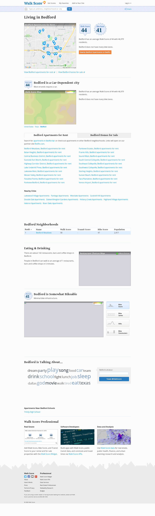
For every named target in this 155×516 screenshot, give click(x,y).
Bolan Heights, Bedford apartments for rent (43, 152)
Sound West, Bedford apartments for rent (97, 156)
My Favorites (64, 3)
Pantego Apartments (60, 196)
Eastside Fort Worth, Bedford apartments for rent (45, 160)
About (26, 479)
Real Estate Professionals (48, 485)
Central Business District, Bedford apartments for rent (47, 156)
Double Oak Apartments (34, 199)
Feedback (27, 491)
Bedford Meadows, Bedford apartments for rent (44, 149)
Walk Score (29, 473)
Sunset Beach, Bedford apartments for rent (97, 175)
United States (28, 127)
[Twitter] (25, 476)
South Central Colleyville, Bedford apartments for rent (102, 160)
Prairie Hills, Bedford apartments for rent (96, 152)
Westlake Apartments (79, 196)
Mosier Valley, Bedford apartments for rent (42, 175)
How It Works (28, 482)
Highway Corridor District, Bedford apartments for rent (47, 164)
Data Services (44, 482)
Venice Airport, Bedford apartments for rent (98, 183)
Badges (42, 491)
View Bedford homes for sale (70, 72)
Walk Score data (108, 448)
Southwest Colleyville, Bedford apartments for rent (100, 167)
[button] (26, 9)
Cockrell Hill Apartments (100, 196)
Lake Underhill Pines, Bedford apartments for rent (45, 167)
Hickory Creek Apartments (91, 199)
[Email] (32, 476)
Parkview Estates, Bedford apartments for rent (99, 149)
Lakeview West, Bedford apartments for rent (43, 171)
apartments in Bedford (43, 141)
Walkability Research (46, 488)
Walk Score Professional (41, 422)
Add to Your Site (78, 3)
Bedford (43, 127)
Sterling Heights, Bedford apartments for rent (98, 171)
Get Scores (52, 3)
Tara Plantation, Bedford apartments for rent (98, 179)
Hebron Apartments (32, 203)
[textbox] (47, 9)
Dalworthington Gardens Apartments (62, 199)
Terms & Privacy (29, 488)
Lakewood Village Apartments (36, 196)
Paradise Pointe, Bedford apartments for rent (43, 179)
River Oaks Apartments (53, 203)
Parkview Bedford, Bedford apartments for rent (44, 183)
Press (26, 485)
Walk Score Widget (49, 454)
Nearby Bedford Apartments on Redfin (95, 52)
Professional (45, 473)
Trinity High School (32, 412)
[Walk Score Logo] (35, 3)
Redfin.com (39, 144)
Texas (37, 127)
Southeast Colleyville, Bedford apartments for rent (100, 164)
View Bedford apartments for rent (38, 72)
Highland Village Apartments (116, 199)
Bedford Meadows (44, 233)
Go (69, 9)
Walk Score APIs (75, 454)
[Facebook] (29, 476)
